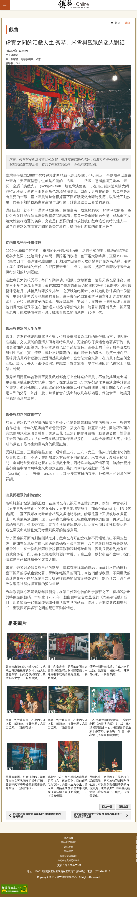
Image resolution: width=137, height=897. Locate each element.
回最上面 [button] (123, 806)
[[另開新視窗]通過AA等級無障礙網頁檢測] (14, 889)
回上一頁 (107, 806)
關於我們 (68, 837)
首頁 (117, 22)
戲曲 (127, 22)
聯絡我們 (68, 851)
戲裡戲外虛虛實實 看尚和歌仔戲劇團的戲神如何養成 (37, 815)
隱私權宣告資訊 (68, 842)
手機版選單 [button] (5, 5)
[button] (27, 646)
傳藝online (73, 5)
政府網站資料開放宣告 (68, 860)
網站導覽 (68, 846)
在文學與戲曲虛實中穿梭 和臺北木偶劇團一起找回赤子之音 (98, 815)
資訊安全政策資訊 (68, 856)
